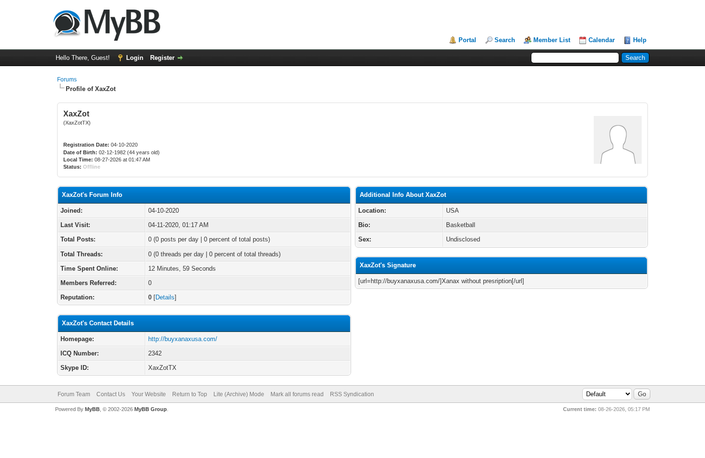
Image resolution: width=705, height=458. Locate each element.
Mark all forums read (297, 394)
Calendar (601, 40)
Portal (467, 40)
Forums (67, 79)
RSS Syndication (352, 394)
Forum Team (74, 394)
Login (134, 57)
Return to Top (189, 394)
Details (165, 297)
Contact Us (110, 394)
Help (639, 40)
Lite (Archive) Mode (238, 394)
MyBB (92, 409)
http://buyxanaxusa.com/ (182, 339)
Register (162, 57)
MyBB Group (150, 409)
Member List (551, 40)
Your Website (148, 394)
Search (504, 40)
